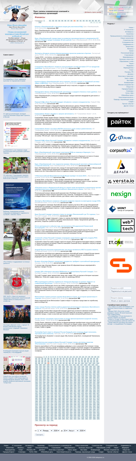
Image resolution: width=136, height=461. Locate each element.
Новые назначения (127, 38)
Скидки (131, 101)
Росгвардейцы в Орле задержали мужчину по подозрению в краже (14, 80)
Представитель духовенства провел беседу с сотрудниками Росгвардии (120, 323)
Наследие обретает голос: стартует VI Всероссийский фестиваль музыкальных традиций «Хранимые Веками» (16, 327)
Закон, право (129, 78)
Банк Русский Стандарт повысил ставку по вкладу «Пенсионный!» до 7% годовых (65, 214)
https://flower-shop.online (17, 27)
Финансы (130, 48)
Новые (131, 27)
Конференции (128, 82)
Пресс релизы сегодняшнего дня (120, 7)
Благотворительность (126, 97)
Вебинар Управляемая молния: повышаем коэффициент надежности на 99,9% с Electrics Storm (16, 213)
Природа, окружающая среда (123, 99)
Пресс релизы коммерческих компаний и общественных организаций (51, 12)
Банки (131, 51)
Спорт (131, 70)
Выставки (130, 80)
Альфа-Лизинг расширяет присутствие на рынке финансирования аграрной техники (66, 318)
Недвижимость (128, 44)
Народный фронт (127, 89)
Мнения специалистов (125, 84)
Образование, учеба (126, 61)
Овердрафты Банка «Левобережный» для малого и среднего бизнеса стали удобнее (66, 92)
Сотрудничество (127, 42)
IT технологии (128, 29)
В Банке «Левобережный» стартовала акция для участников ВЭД (59, 26)
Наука (131, 63)
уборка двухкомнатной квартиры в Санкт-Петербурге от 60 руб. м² (17, 39)
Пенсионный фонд (127, 53)
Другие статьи (128, 106)
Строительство (128, 40)
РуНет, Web (129, 93)
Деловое (130, 74)
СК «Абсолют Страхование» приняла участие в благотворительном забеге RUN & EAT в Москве (15, 176)
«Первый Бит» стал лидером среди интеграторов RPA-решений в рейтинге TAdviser (16, 151)
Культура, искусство (126, 59)
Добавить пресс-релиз (93, 12)
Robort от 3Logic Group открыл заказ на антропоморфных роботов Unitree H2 (121, 320)
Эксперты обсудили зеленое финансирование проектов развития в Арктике (63, 53)
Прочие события (127, 104)
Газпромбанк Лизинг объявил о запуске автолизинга (54, 114)
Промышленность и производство (121, 36)
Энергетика (129, 46)
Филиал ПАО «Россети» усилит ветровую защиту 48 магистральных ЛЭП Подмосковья (119, 312)
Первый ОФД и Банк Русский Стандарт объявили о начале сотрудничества (62, 102)
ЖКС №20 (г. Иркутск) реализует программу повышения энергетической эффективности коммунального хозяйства (16, 299)
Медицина (130, 65)
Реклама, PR (129, 72)
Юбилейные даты (127, 95)
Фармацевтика (128, 68)
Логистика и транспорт (125, 76)
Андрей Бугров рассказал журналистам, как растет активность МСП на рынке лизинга (66, 249)
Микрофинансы (128, 57)
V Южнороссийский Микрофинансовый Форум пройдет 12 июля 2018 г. (61, 176)
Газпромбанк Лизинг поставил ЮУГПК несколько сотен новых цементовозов (63, 129)
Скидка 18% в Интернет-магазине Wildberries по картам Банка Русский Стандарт (64, 271)
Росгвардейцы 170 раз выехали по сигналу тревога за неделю (119, 316)
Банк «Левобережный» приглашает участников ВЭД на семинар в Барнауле (63, 152)
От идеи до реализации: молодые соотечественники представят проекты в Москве (16, 115)
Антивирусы (129, 32)
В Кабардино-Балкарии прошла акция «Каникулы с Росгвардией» (16, 351)
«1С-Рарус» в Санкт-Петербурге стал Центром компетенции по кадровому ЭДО (120, 308)
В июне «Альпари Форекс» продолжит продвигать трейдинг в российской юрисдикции (67, 261)
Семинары (129, 91)
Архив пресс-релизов (116, 10)
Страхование (128, 55)
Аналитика (129, 34)
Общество (129, 87)
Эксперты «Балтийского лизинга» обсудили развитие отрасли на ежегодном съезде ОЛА (67, 201)
